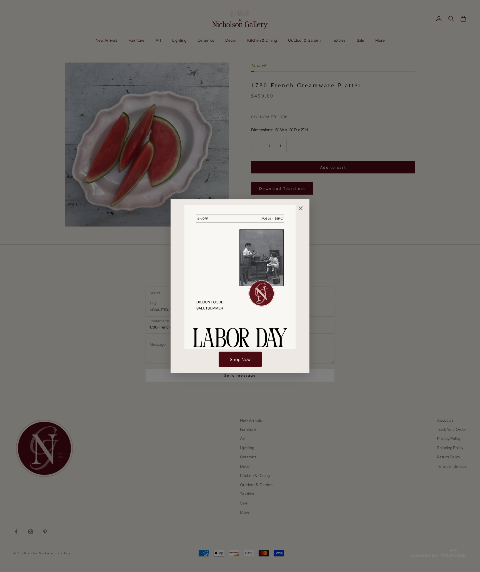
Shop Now (240, 359)
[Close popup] (300, 208)
